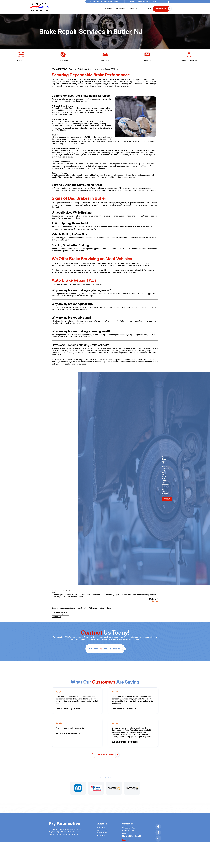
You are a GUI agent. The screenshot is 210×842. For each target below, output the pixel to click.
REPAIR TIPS (134, 8)
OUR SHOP (109, 8)
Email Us (125, 840)
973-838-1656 (164, 478)
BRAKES (114, 69)
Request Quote (167, 498)
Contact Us (56, 617)
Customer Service (59, 612)
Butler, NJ (67, 590)
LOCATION (147, 8)
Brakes (54, 590)
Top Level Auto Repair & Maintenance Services (89, 69)
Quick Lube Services (60, 614)
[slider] (155, 601)
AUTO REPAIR (121, 8)
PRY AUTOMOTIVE (59, 69)
